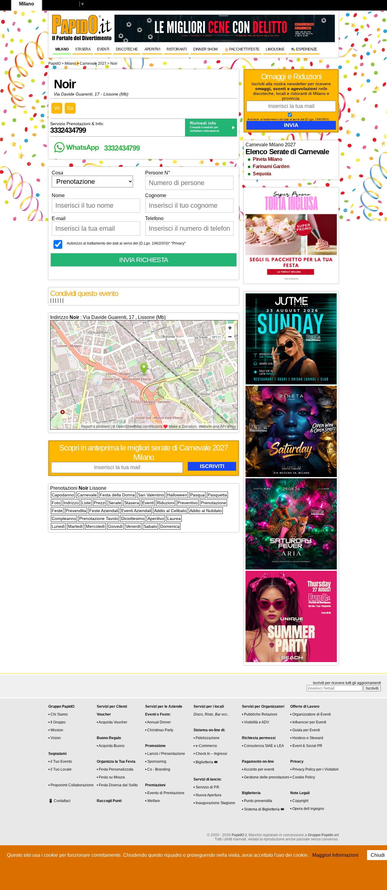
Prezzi (100, 502)
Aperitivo (156, 518)
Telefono (154, 218)
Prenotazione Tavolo (98, 518)
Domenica (170, 526)
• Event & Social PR (306, 746)
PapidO (54, 63)
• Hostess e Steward (306, 738)
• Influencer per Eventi (308, 722)
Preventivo (187, 502)
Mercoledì (95, 526)
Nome (58, 195)
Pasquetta (217, 494)
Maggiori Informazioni (335, 855)
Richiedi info (203, 123)
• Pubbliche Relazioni (259, 714)
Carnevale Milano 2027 (271, 144)
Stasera (82, 49)
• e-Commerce (205, 746)
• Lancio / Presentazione (165, 754)
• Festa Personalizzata (115, 769)
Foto (56, 502)
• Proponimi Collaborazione (71, 785)
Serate (115, 502)
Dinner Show (205, 49)
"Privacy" (178, 243)
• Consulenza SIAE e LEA (263, 746)
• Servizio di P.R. (207, 787)
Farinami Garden (271, 166)
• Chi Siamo (58, 714)
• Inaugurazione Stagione (214, 803)
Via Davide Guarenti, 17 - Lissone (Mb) (91, 94)
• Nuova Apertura (207, 795)
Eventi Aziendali (136, 510)
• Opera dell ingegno (307, 809)
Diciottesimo (133, 518)
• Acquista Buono (111, 746)
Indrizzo (71, 502)
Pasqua (197, 494)
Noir (113, 63)
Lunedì (58, 526)
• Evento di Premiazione (164, 793)
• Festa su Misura (111, 777)
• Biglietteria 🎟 (206, 762)
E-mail (59, 218)
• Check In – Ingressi (210, 754)
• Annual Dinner (158, 722)
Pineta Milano (267, 159)
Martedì (75, 526)
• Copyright (299, 801)
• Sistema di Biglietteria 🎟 (263, 809)
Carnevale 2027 (93, 63)
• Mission (55, 730)
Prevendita (76, 510)
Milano (61, 49)
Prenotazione (213, 502)
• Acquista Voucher (112, 722)
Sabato (150, 526)
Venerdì (133, 526)
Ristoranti (177, 49)
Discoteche (127, 49)
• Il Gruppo (57, 722)
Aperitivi (152, 49)
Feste (57, 510)
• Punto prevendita (257, 801)
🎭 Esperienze (304, 49)
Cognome (155, 195)
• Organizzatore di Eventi (310, 714)
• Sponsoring (155, 761)
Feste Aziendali (103, 510)
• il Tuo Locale (60, 769)
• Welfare (152, 801)
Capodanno (63, 494)
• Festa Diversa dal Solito (117, 785)
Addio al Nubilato (206, 510)
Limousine (275, 49)
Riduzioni (165, 502)
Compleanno (64, 518)
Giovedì (115, 526)
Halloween (177, 494)
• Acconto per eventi (258, 769)
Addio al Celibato (170, 510)
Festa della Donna (117, 494)
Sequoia (262, 173)
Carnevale (87, 494)
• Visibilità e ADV (255, 722)
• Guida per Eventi (305, 730)
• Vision (54, 738)
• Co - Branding (157, 769)
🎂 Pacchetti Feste (241, 49)
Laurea (174, 518)
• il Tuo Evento (60, 761)
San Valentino (151, 494)
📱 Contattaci (59, 801)
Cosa (57, 172)
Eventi (103, 49)
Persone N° (157, 172)
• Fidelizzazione (207, 738)
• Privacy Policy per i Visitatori (314, 769)
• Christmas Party (159, 730)
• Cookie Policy (302, 777)
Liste (86, 502)
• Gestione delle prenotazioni (265, 777)
